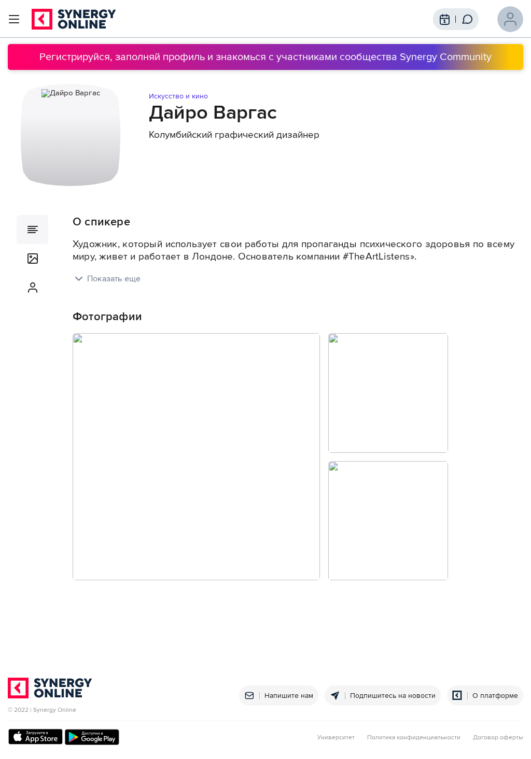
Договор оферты (498, 738)
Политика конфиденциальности (413, 738)
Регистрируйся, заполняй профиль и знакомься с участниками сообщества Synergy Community (265, 57)
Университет (336, 738)
